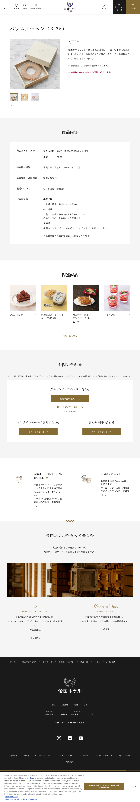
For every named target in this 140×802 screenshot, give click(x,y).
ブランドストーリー (103, 755)
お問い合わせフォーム (70, 398)
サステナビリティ (43, 755)
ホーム (13, 661)
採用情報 (84, 755)
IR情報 (26, 755)
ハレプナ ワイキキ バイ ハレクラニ (78, 714)
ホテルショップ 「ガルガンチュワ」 (58, 661)
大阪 (76, 704)
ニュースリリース (65, 755)
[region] (70, 786)
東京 (54, 704)
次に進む (18, 105)
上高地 (65, 704)
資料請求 (70, 761)
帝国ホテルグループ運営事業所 (70, 722)
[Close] (136, 786)
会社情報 (13, 755)
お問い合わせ (124, 755)
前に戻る (11, 105)
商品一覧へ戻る (70, 335)
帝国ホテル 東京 (29, 661)
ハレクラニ (50, 714)
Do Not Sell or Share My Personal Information (104, 786)
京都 (86, 704)
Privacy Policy (11, 796)
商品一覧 (84, 661)
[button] (14, 97)
